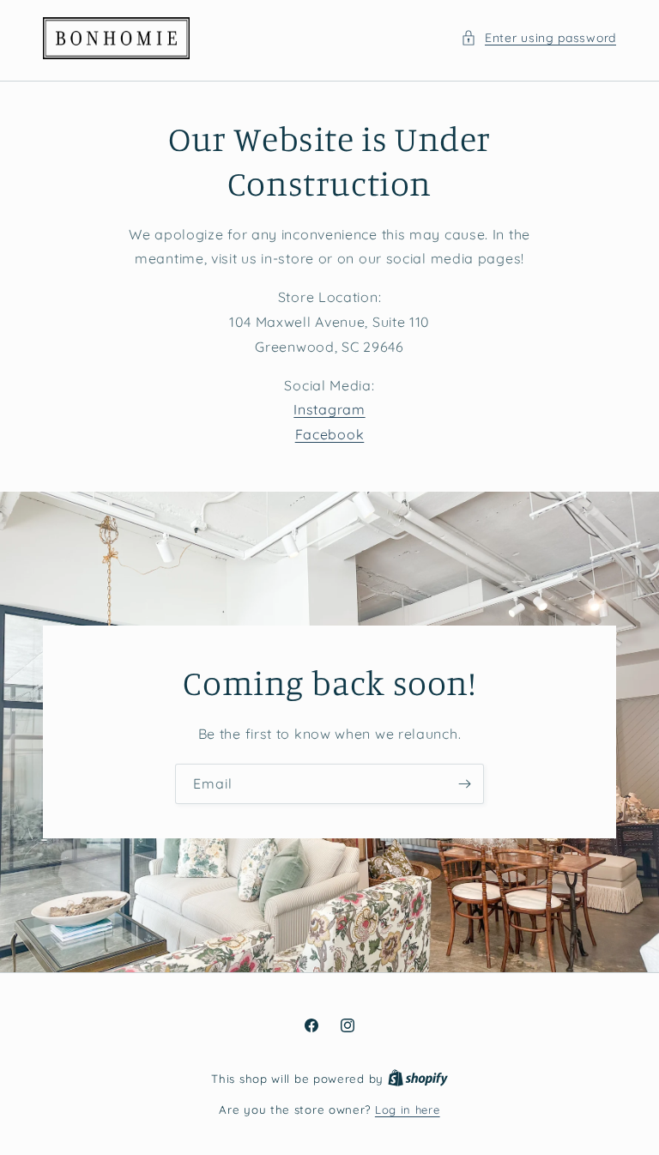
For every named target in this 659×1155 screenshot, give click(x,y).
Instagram (329, 409)
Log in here (407, 1109)
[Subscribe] (464, 784)
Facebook (330, 434)
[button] (538, 38)
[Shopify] (418, 1078)
